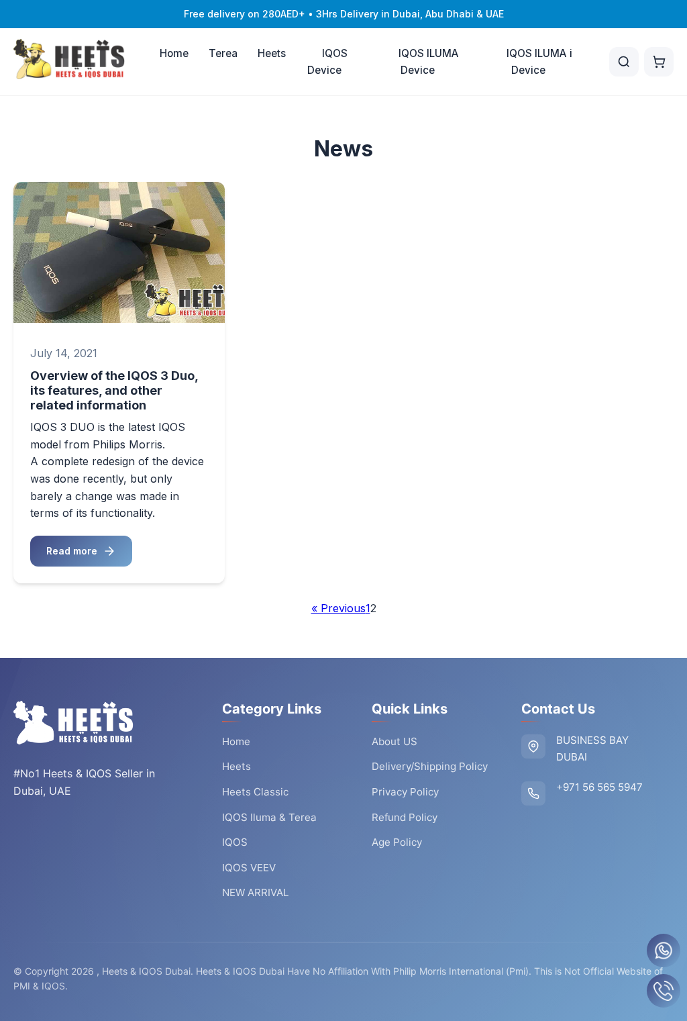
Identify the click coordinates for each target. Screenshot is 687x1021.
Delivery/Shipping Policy (430, 766)
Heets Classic (255, 791)
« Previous (338, 608)
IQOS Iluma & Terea (269, 817)
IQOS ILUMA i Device (539, 62)
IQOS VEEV (249, 867)
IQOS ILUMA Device (429, 62)
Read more (71, 550)
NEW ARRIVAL (255, 892)
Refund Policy (404, 817)
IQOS (235, 842)
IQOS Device (327, 62)
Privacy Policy (405, 791)
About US (394, 741)
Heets (272, 53)
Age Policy (397, 842)
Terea (223, 53)
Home (174, 53)
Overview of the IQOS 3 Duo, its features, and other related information (114, 390)
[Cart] (659, 62)
